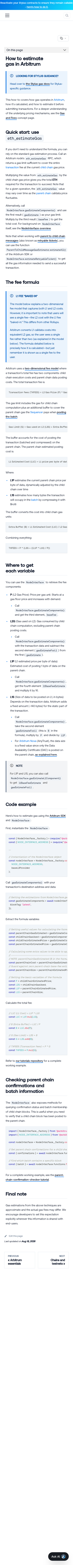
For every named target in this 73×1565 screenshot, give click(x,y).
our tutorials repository (29, 1060)
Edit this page (16, 1236)
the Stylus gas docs (38, 83)
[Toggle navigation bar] (7, 15)
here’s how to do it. (37, 6)
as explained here (46, 754)
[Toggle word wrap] (57, 392)
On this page (15, 50)
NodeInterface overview (36, 228)
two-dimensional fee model (41, 368)
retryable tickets (47, 240)
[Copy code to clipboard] (63, 392)
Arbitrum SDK (58, 815)
